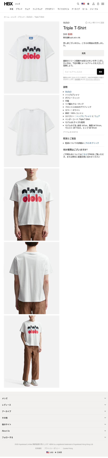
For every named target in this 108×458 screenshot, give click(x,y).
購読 (100, 72)
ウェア (97, 116)
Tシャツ (88, 116)
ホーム (6, 17)
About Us (6, 430)
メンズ (17, 4)
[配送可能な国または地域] (83, 4)
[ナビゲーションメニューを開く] (102, 4)
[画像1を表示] (31, 57)
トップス (80, 116)
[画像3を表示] (31, 204)
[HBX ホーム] (8, 3)
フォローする (7, 437)
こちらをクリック (91, 143)
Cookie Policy (68, 448)
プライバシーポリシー (93, 79)
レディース (6, 404)
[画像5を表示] (31, 351)
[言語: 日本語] (88, 4)
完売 (83, 53)
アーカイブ (6, 411)
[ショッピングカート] (98, 4)
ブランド (21, 17)
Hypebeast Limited (25, 444)
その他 (5, 417)
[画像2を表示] (31, 131)
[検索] (78, 4)
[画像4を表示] (31, 278)
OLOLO (29, 17)
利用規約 (77, 79)
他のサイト (6, 424)
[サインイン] (93, 4)
